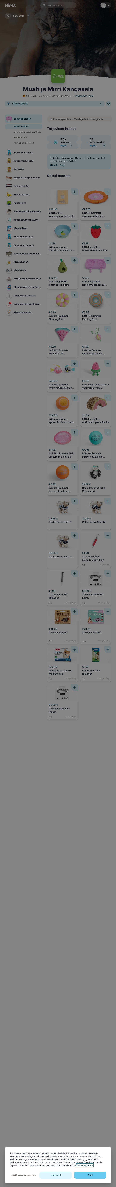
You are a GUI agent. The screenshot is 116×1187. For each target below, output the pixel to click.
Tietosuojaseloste (84, 1165)
